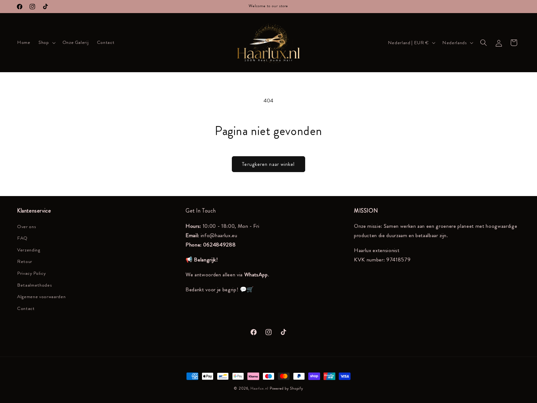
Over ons (26, 226)
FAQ (22, 238)
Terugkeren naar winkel (268, 164)
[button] (46, 42)
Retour (24, 261)
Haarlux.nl (259, 388)
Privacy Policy (31, 273)
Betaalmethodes (34, 285)
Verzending (28, 249)
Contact (26, 308)
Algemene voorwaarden (41, 296)
